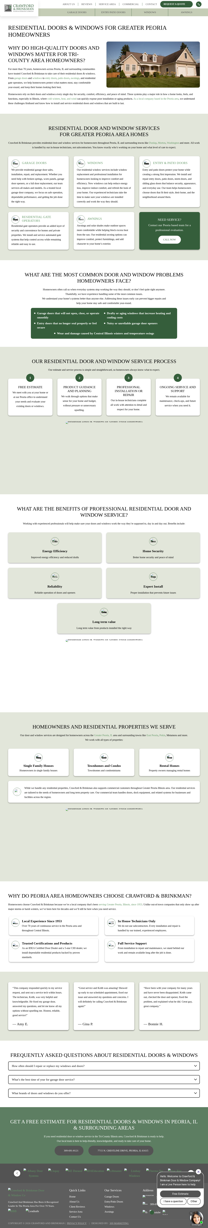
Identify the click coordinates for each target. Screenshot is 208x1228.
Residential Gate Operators (36, 218)
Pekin (162, 735)
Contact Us (75, 1216)
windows (37, 78)
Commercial (131, 4)
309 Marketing (119, 1223)
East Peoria (152, 735)
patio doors (63, 78)
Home (72, 1196)
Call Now (169, 239)
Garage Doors (76, 12)
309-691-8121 (71, 1150)
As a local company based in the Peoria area (156, 98)
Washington (173, 142)
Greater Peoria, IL (103, 735)
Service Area (107, 4)
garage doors (20, 78)
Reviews (86, 4)
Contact (151, 4)
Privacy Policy (77, 1223)
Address (148, 1190)
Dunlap (153, 142)
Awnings (186, 12)
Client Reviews (77, 1206)
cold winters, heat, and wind (61, 98)
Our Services (113, 1190)
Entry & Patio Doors (170, 163)
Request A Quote (174, 4)
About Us (69, 4)
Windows (150, 12)
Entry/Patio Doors (113, 12)
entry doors (51, 78)
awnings (75, 78)
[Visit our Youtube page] (155, 1212)
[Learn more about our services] (199, 4)
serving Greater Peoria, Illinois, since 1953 (120, 904)
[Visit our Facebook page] (145, 1212)
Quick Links (77, 1190)
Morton (162, 142)
